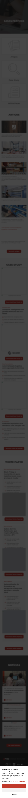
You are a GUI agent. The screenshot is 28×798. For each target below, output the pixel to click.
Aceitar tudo (14, 786)
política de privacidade (19, 781)
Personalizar (14, 794)
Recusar (14, 790)
